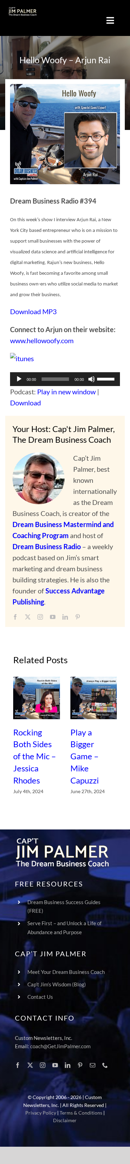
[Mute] (91, 379)
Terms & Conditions (81, 1113)
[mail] (92, 1065)
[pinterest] (77, 617)
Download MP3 (33, 311)
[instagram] (40, 617)
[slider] (106, 378)
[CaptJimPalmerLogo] (22, 10)
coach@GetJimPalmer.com (60, 1046)
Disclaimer (65, 1120)
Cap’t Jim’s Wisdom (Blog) (56, 984)
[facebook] (15, 617)
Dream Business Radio (46, 546)
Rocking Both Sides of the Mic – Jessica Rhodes (34, 756)
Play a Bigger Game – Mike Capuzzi (84, 756)
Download (25, 402)
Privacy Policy (40, 1113)
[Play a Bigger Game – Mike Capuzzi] (93, 698)
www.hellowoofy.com (41, 340)
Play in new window (66, 391)
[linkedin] (65, 617)
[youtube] (52, 617)
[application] (65, 379)
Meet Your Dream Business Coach (66, 972)
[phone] (105, 1065)
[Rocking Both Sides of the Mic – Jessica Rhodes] (36, 698)
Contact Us (40, 997)
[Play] (19, 379)
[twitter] (28, 617)
